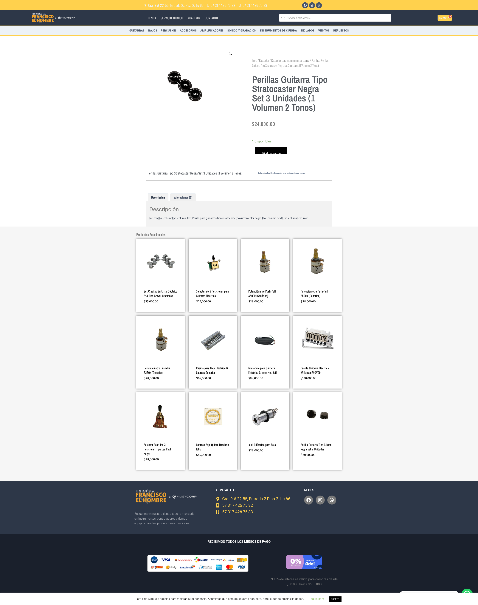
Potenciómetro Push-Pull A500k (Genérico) (262, 293)
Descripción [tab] (158, 197)
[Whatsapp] (319, 5)
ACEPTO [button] (335, 599)
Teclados (307, 30)
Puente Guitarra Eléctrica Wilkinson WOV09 (315, 370)
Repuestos (341, 30)
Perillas (315, 60)
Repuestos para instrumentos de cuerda (290, 60)
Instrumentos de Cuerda (278, 30)
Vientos (324, 30)
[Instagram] (312, 5)
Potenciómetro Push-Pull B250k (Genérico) (157, 370)
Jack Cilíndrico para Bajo (262, 444)
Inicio (254, 60)
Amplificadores (212, 30)
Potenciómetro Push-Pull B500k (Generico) (314, 293)
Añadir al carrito (271, 153)
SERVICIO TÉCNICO (172, 17)
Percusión (168, 30)
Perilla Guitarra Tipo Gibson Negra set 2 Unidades (316, 446)
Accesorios (188, 30)
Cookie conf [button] (316, 599)
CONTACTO (211, 17)
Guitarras (137, 30)
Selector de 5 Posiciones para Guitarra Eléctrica (212, 293)
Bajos (152, 30)
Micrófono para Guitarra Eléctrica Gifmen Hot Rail (262, 370)
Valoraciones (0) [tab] (183, 197)
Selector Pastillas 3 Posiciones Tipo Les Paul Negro (157, 449)
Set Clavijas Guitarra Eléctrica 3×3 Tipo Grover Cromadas (160, 293)
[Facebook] (305, 5)
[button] (230, 53)
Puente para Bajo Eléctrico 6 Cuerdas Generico (212, 370)
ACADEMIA (194, 17)
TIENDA (152, 17)
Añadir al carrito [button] (207, 466)
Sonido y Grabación (241, 30)
